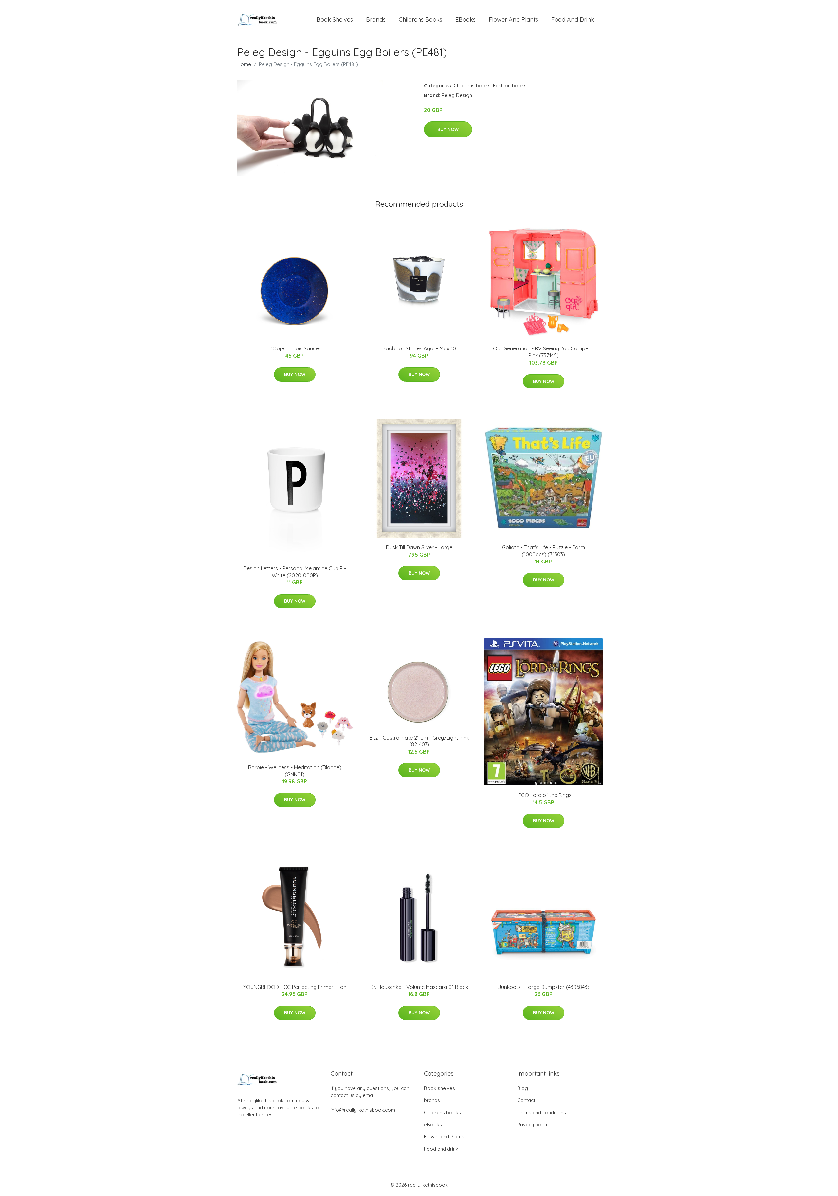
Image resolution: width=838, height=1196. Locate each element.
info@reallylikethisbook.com (363, 1110)
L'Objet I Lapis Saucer (295, 348)
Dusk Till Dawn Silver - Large (419, 547)
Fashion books (510, 85)
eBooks (465, 19)
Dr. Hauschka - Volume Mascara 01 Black (419, 987)
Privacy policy (533, 1124)
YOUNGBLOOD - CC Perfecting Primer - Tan (294, 987)
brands (376, 19)
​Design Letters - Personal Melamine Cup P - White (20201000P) (294, 572)
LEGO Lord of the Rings (544, 795)
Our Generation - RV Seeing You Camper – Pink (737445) (543, 352)
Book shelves (335, 19)
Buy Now (448, 129)
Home (244, 64)
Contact (526, 1100)
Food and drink (572, 19)
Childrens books (420, 19)
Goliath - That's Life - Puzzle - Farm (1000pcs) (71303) (543, 551)
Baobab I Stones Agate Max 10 (419, 348)
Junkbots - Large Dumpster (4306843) (543, 987)
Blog (522, 1088)
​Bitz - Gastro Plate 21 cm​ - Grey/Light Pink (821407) (419, 741)
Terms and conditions (541, 1112)
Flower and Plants (513, 19)
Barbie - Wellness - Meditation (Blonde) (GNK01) (294, 770)
